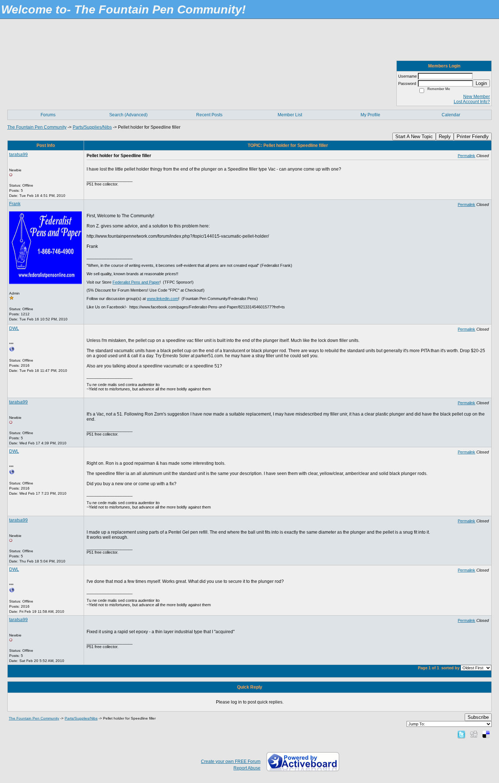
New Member (476, 96)
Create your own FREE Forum (230, 761)
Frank (14, 203)
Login (481, 83)
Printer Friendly (473, 136)
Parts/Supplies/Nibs (92, 127)
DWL (14, 328)
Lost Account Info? (472, 101)
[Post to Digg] (473, 734)
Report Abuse (246, 768)
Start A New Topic (414, 136)
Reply (445, 136)
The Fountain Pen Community (36, 127)
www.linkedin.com (162, 298)
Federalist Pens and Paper (136, 282)
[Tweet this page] (461, 734)
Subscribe (478, 717)
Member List (290, 114)
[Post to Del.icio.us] (486, 734)
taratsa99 (18, 154)
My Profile (370, 114)
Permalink (466, 155)
